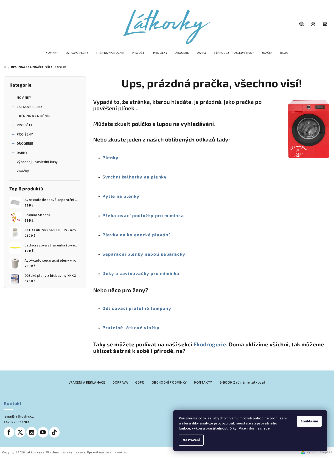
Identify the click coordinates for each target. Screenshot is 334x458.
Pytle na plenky (121, 196)
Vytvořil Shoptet (319, 452)
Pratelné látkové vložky (131, 327)
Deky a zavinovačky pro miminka (141, 273)
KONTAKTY (203, 382)
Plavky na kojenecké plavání (136, 234)
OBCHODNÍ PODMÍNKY (169, 382)
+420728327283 (16, 421)
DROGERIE (25, 143)
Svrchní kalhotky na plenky (134, 176)
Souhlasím (309, 421)
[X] (20, 432)
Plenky (110, 157)
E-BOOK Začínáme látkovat (242, 382)
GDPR (139, 382)
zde (267, 428)
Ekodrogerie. (211, 344)
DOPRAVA (120, 382)
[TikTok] (54, 432)
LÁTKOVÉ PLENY (30, 106)
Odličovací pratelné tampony (136, 308)
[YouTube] (43, 432)
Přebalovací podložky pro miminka (143, 215)
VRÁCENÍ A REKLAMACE (87, 382)
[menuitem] (52, 53)
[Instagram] (31, 432)
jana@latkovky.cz (19, 416)
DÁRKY (22, 152)
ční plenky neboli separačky (152, 254)
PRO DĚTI (24, 125)
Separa (110, 254)
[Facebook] (9, 432)
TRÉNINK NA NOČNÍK (33, 116)
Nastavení (191, 440)
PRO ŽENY (25, 134)
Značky (23, 171)
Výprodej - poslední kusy (37, 161)
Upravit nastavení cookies (107, 452)
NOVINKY (24, 97)
